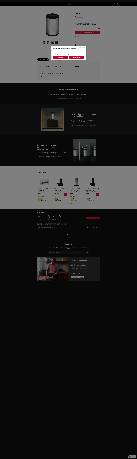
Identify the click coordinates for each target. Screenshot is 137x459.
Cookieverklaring (66, 54)
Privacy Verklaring (70, 54)
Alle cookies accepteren (76, 57)
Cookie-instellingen (61, 57)
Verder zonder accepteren (82, 47)
